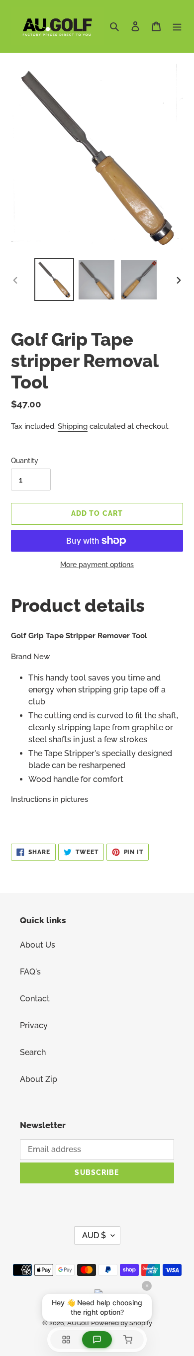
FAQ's (30, 971)
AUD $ (94, 1235)
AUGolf (78, 1323)
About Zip (38, 1079)
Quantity (24, 461)
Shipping (73, 426)
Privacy (34, 1025)
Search (33, 1052)
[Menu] (177, 26)
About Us (37, 945)
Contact (35, 998)
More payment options (97, 565)
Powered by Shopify (121, 1323)
